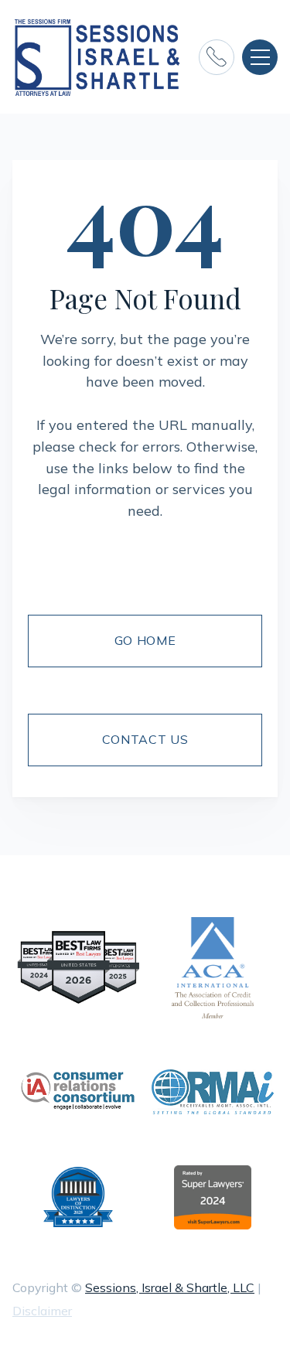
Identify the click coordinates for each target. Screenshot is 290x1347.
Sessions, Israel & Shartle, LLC (169, 1287)
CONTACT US (145, 739)
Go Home (145, 640)
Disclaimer (42, 1310)
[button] (260, 57)
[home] (97, 56)
